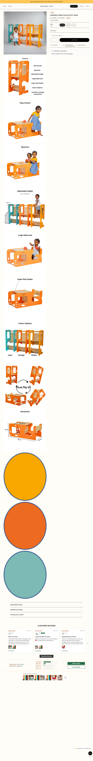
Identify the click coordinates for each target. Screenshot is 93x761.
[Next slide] (88, 643)
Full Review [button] (11, 651)
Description (53, 30)
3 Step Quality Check (16, 614)
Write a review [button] (76, 663)
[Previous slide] (5, 643)
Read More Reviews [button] (46, 656)
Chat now (70, 53)
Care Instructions (16, 605)
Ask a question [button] (76, 667)
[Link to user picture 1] (10, 647)
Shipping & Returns (16, 609)
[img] (11, 631)
